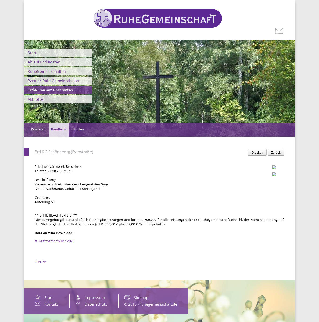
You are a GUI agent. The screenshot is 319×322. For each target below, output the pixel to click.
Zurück (276, 152)
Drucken (257, 152)
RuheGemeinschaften (47, 71)
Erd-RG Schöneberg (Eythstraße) (64, 151)
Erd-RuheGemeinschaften (50, 90)
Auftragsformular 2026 (56, 241)
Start (32, 52)
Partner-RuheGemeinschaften (54, 80)
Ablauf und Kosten (44, 62)
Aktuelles (36, 99)
